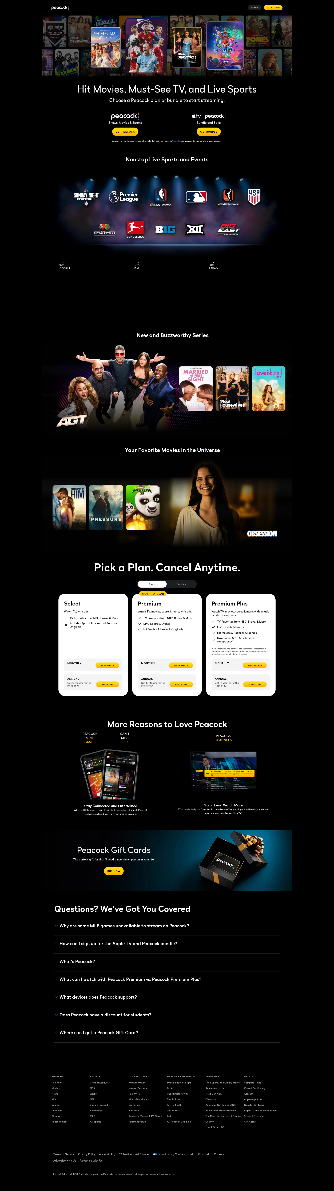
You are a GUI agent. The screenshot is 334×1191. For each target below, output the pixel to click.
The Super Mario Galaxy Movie (222, 1082)
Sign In (255, 8)
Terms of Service (63, 1154)
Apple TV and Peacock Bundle (260, 1110)
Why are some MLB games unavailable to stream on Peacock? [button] (124, 925)
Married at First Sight (179, 1082)
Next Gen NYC (213, 1093)
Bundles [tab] (181, 584)
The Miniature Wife (178, 1093)
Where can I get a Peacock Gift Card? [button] (98, 1032)
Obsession (211, 1099)
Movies (55, 1088)
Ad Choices (142, 1154)
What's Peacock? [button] (77, 961)
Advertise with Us (64, 1160)
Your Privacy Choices (171, 1154)
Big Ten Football (99, 1104)
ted (169, 1116)
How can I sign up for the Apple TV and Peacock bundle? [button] (118, 943)
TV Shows (57, 1082)
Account (248, 1093)
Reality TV (134, 1093)
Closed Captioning (254, 1088)
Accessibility (107, 1154)
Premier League (99, 1082)
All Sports (95, 1121)
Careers (219, 1154)
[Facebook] (249, 1152)
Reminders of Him (215, 1088)
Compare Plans (252, 1082)
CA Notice (125, 1154)
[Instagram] (276, 1152)
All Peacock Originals (179, 1121)
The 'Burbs (173, 1110)
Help (191, 1154)
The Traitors (173, 1099)
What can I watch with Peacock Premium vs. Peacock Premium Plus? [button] (130, 979)
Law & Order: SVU (215, 1127)
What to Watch (137, 1082)
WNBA (93, 1093)
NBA (92, 1088)
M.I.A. (170, 1088)
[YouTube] (267, 1152)
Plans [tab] (152, 584)
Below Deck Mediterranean (220, 1110)
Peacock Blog (58, 1121)
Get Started (273, 8)
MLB (92, 1116)
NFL (92, 1099)
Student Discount (254, 1116)
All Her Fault (174, 1104)
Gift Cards (250, 1121)
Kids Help (204, 1154)
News (54, 1093)
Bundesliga (96, 1110)
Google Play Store (254, 1104)
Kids (53, 1099)
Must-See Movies (139, 1099)
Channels (56, 1110)
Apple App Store (253, 1099)
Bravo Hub (134, 1104)
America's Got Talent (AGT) (220, 1104)
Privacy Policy (87, 1154)
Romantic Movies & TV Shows (145, 1116)
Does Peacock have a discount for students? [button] (105, 1014)
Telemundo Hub (137, 1121)
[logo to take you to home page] (60, 8)
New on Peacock (138, 1088)
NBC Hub (134, 1110)
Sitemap (56, 1116)
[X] (249, 1162)
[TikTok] (258, 1152)
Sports (55, 1104)
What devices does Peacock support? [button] (98, 997)
